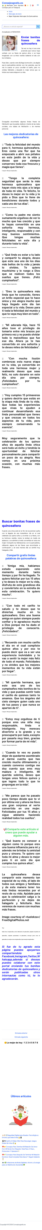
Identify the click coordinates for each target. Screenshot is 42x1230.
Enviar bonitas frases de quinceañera (30, 40)
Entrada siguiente (21, 1037)
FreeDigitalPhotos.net (15, 920)
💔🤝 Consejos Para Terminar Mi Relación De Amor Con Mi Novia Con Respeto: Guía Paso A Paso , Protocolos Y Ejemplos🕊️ (19, 1149)
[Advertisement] (21, 97)
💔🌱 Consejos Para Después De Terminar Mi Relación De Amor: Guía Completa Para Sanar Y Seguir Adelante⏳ (21, 1157)
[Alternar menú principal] (38, 5)
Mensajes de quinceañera (12, 170)
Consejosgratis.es (12, 2)
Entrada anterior (21, 1033)
